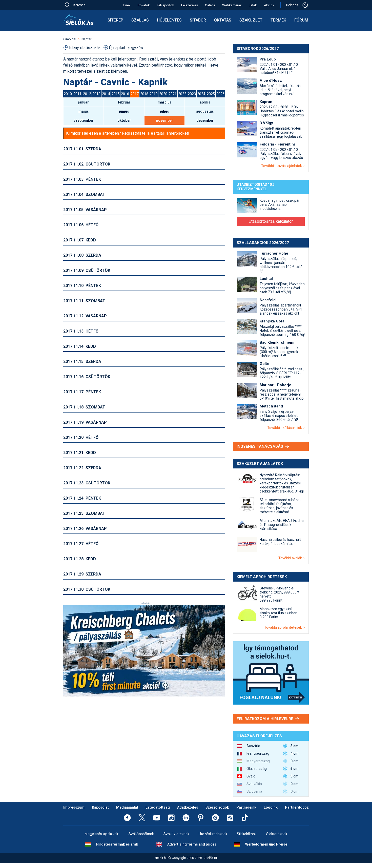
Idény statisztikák (85, 47)
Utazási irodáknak (213, 834)
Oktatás (222, 20)
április (205, 102)
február (124, 102)
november (164, 120)
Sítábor (198, 20)
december (205, 120)
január (83, 102)
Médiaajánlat (127, 807)
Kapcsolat (100, 807)
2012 (87, 94)
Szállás (140, 20)
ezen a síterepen (104, 133)
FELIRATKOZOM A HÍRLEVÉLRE (265, 718)
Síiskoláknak (247, 834)
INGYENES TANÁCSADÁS (260, 446)
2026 (220, 94)
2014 (106, 94)
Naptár (86, 39)
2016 (125, 94)
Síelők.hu (78, 19)
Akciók (269, 5)
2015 (116, 94)
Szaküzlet (250, 20)
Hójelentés (169, 20)
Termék (278, 20)
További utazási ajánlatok (282, 166)
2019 (154, 94)
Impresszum (74, 807)
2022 (182, 94)
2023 (192, 94)
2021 (173, 94)
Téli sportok (165, 5)
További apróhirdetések (283, 627)
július (164, 111)
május (83, 111)
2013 (96, 94)
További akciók (290, 558)
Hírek (127, 5)
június (124, 111)
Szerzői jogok (217, 807)
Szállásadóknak (141, 834)
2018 (144, 94)
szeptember (83, 120)
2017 (135, 94)
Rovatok (144, 5)
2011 (77, 94)
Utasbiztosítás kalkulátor (271, 221)
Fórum (301, 20)
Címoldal (69, 39)
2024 (201, 94)
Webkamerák (232, 5)
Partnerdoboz (297, 807)
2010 (68, 94)
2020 (163, 94)
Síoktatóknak (276, 834)
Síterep (115, 20)
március (165, 102)
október (124, 120)
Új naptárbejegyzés (126, 47)
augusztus (205, 111)
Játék (253, 5)
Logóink (271, 807)
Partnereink (246, 807)
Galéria (210, 5)
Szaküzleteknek (176, 834)
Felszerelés (189, 5)
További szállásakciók (285, 428)
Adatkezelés (187, 807)
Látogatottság (158, 807)
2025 (211, 94)
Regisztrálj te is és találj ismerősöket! (155, 133)
